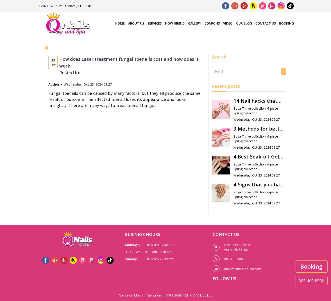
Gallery (194, 23)
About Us (136, 23)
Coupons (212, 23)
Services (154, 23)
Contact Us (265, 23)
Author (53, 84)
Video (228, 23)
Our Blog (244, 23)
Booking (286, 23)
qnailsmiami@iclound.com (242, 269)
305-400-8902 (311, 280)
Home (120, 23)
